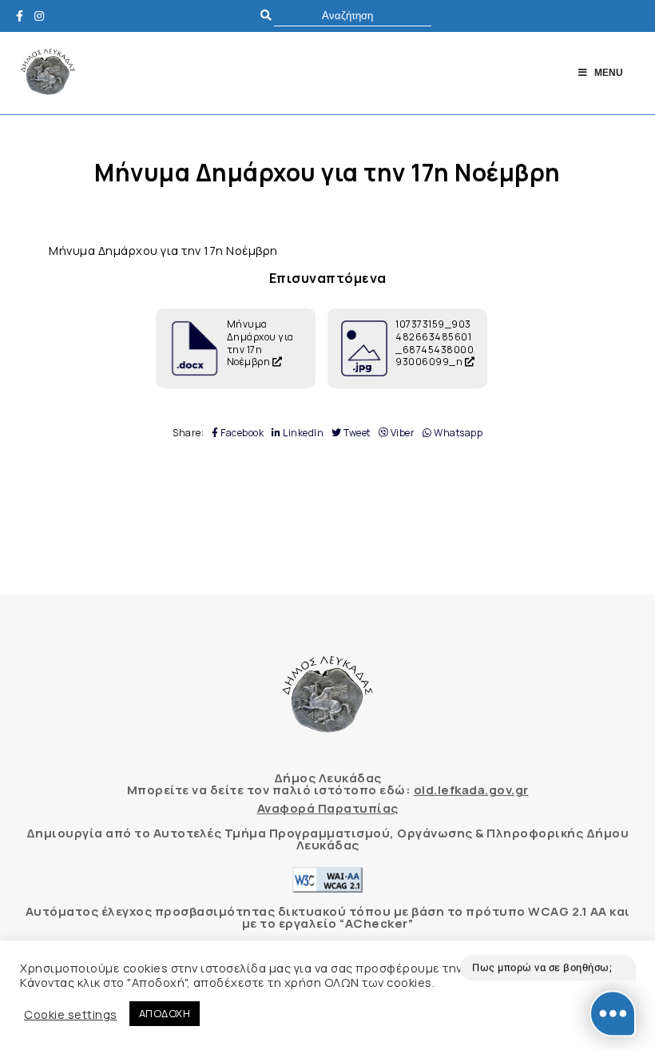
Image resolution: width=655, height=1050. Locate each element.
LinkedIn (302, 433)
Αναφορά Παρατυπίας (328, 808)
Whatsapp (457, 433)
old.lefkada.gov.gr (471, 790)
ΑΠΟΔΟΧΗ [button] (165, 1013)
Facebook (241, 433)
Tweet (356, 433)
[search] (352, 16)
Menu (608, 72)
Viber (401, 433)
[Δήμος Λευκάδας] (24, 15)
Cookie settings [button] (70, 1014)
